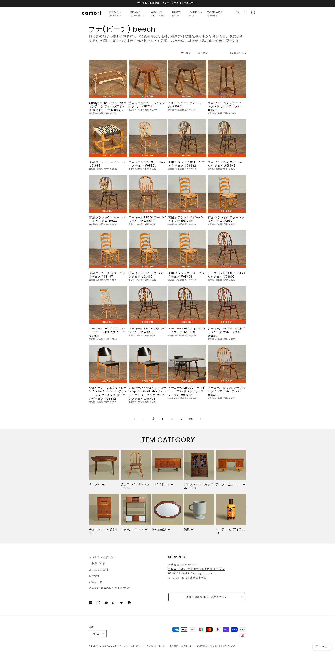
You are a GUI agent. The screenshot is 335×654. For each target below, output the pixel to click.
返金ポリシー (137, 646)
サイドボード (161, 484)
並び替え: (186, 53)
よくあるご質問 (98, 569)
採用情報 (94, 576)
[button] (116, 12)
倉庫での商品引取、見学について (206, 597)
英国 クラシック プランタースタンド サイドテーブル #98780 (226, 106)
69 (191, 418)
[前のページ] (134, 419)
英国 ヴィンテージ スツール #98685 (107, 164)
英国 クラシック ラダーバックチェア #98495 (226, 219)
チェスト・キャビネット (103, 531)
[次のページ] (200, 419)
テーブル (94, 484)
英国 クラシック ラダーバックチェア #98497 (107, 275)
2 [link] (153, 419)
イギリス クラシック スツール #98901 (186, 105)
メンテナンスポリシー (102, 557)
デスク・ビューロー (229, 484)
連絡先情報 (202, 646)
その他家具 (159, 529)
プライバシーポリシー (156, 646)
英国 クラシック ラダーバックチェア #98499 (147, 275)
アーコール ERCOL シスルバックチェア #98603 (186, 330)
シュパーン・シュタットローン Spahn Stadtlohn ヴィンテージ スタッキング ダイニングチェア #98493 (147, 393)
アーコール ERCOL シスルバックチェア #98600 (147, 330)
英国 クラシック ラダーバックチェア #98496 (186, 275)
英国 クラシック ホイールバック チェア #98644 (107, 219)
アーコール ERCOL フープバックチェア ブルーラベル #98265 (226, 391)
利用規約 (174, 646)
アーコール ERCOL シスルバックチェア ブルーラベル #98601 (226, 332)
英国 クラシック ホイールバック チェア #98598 (147, 164)
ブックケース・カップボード (198, 486)
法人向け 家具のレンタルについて (110, 588)
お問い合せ (96, 582)
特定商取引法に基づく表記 (222, 646)
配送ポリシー (187, 646)
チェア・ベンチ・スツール (135, 486)
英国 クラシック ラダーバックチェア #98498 (186, 219)
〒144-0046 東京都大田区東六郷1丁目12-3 (196, 569)
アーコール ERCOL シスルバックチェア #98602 (226, 275)
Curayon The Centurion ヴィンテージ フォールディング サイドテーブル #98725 (108, 106)
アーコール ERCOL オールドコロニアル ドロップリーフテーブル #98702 (186, 391)
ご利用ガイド (97, 563)
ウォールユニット (132, 529)
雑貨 (187, 529)
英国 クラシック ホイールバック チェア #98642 (186, 164)
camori (102, 646)
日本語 (96, 633)
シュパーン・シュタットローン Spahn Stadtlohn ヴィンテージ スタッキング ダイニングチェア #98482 (108, 393)
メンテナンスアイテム (230, 529)
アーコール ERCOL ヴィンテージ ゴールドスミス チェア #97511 (107, 332)
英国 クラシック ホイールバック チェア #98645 (226, 164)
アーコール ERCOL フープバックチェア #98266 (147, 219)
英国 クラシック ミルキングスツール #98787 (147, 105)
